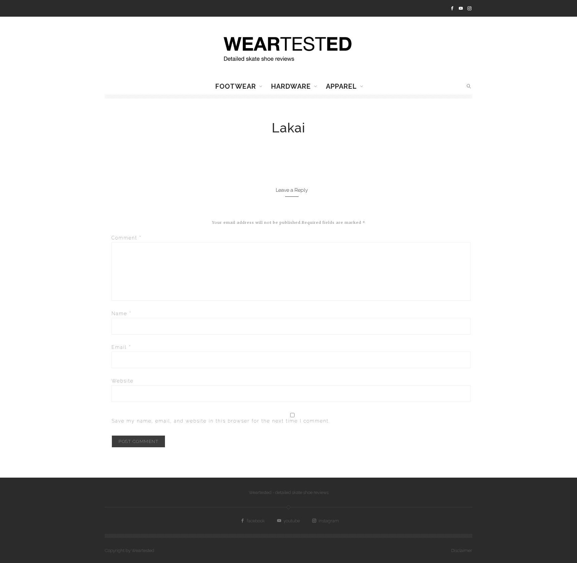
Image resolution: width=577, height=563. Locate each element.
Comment (127, 237)
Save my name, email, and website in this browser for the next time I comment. (221, 421)
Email (121, 347)
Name (122, 313)
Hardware (291, 86)
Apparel (341, 86)
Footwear (235, 86)
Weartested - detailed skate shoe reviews (289, 492)
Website (123, 381)
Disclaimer (461, 550)
